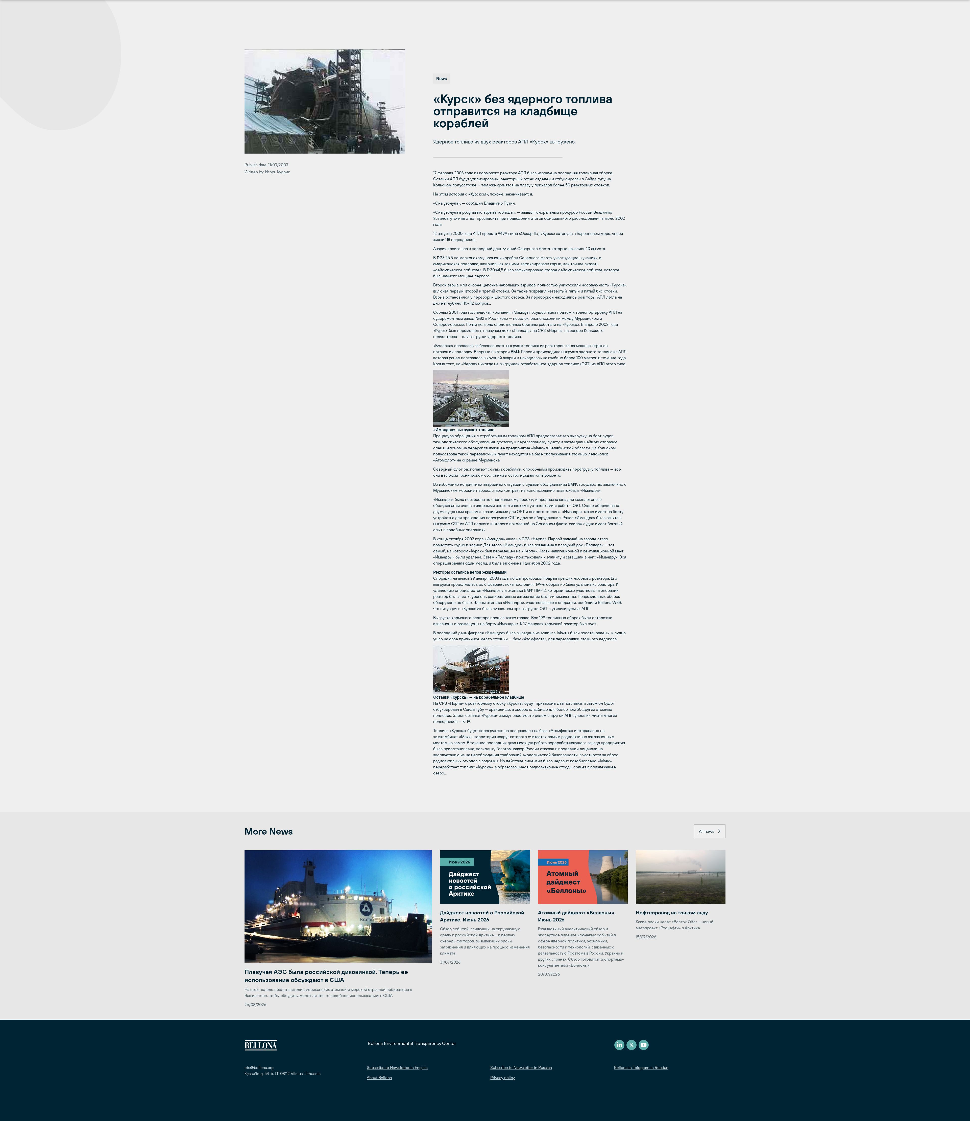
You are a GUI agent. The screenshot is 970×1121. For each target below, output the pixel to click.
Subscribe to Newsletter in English (397, 1067)
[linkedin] (619, 1045)
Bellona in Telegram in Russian (641, 1067)
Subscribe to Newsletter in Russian (521, 1067)
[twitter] (631, 1045)
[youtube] (644, 1045)
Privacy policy (502, 1077)
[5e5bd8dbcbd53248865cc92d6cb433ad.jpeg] (530, 669)
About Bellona (379, 1077)
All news (706, 831)
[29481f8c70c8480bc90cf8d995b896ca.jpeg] (530, 398)
